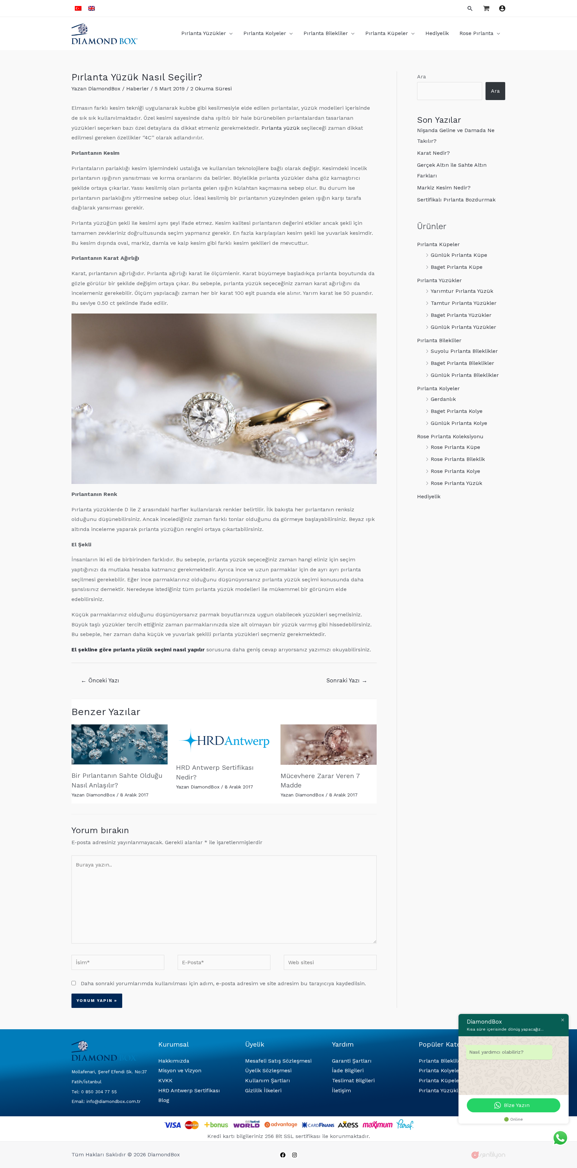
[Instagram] (295, 1155)
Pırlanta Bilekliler (439, 340)
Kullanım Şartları (267, 1080)
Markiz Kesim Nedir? (443, 187)
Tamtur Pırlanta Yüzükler (464, 303)
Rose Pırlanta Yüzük (456, 483)
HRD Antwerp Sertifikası (189, 1090)
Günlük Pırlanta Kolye (459, 423)
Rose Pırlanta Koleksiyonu (450, 436)
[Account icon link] (502, 8)
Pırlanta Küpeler (438, 244)
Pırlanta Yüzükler (439, 280)
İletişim (341, 1090)
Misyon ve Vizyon (179, 1070)
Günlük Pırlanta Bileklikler (465, 375)
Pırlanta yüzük (280, 128)
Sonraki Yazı (346, 680)
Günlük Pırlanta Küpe (459, 255)
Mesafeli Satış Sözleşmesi (278, 1061)
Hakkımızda (173, 1061)
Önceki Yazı (100, 680)
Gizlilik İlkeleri (263, 1090)
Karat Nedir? (433, 153)
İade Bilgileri (348, 1070)
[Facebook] (283, 1155)
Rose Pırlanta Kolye (455, 471)
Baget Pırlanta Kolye (457, 411)
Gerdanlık (443, 399)
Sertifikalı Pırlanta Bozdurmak (456, 199)
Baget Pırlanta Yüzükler (461, 315)
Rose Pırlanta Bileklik (458, 459)
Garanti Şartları (352, 1061)
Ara (421, 76)
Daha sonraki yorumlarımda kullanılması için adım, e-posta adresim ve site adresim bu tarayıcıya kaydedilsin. (223, 983)
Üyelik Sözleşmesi (268, 1070)
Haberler (137, 88)
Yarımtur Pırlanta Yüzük (462, 291)
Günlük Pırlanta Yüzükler (463, 327)
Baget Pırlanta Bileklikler (462, 363)
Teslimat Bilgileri (353, 1080)
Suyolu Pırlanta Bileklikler (464, 351)
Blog (163, 1100)
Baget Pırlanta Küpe (457, 267)
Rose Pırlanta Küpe (455, 447)
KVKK (165, 1080)
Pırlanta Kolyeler (438, 388)
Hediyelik (428, 496)
